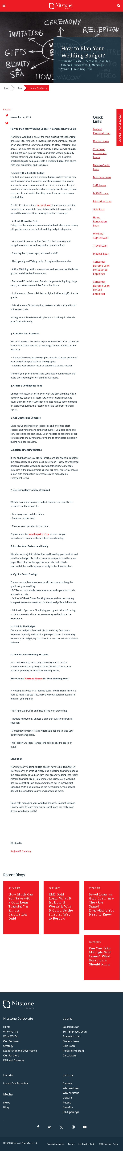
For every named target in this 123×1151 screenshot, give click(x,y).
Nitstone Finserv (34, 679)
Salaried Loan (71, 1027)
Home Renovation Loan (100, 221)
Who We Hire (71, 1088)
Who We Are (10, 1031)
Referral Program (73, 1050)
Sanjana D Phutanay (21, 851)
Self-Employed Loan (75, 1031)
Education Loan (102, 201)
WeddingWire (36, 534)
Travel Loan (100, 245)
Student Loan (71, 1041)
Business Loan (102, 177)
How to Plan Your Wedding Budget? (39, 88)
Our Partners (11, 1055)
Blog (20, 88)
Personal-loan (71, 60)
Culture (67, 1097)
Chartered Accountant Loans (100, 153)
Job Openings (71, 1112)
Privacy (71, 1144)
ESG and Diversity (14, 1060)
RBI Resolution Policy (108, 1144)
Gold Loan (99, 209)
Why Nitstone (71, 1093)
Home (7, 88)
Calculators (69, 1055)
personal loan (44, 205)
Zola (46, 534)
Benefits (68, 1107)
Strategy (8, 1046)
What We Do (10, 1036)
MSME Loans (101, 193)
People (67, 1102)
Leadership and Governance (20, 1050)
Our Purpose (11, 1041)
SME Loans (99, 185)
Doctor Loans (101, 141)
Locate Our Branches (15, 1083)
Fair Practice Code (86, 1144)
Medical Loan (101, 253)
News (6, 1102)
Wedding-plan (83, 68)
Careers (67, 1083)
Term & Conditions (55, 1144)
